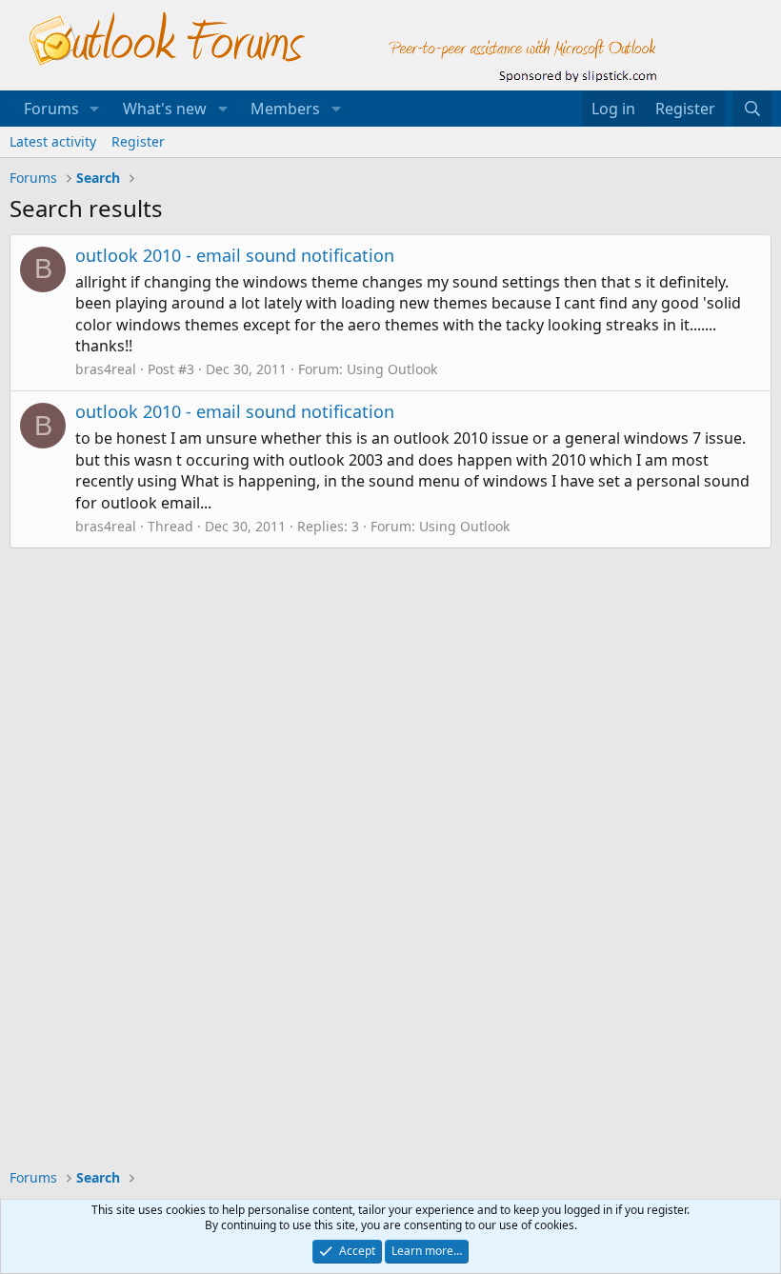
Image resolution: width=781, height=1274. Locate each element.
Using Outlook (392, 369)
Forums (51, 108)
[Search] (751, 108)
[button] (95, 108)
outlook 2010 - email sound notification (234, 255)
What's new (165, 108)
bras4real (105, 369)
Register (138, 141)
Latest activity (53, 141)
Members (285, 108)
